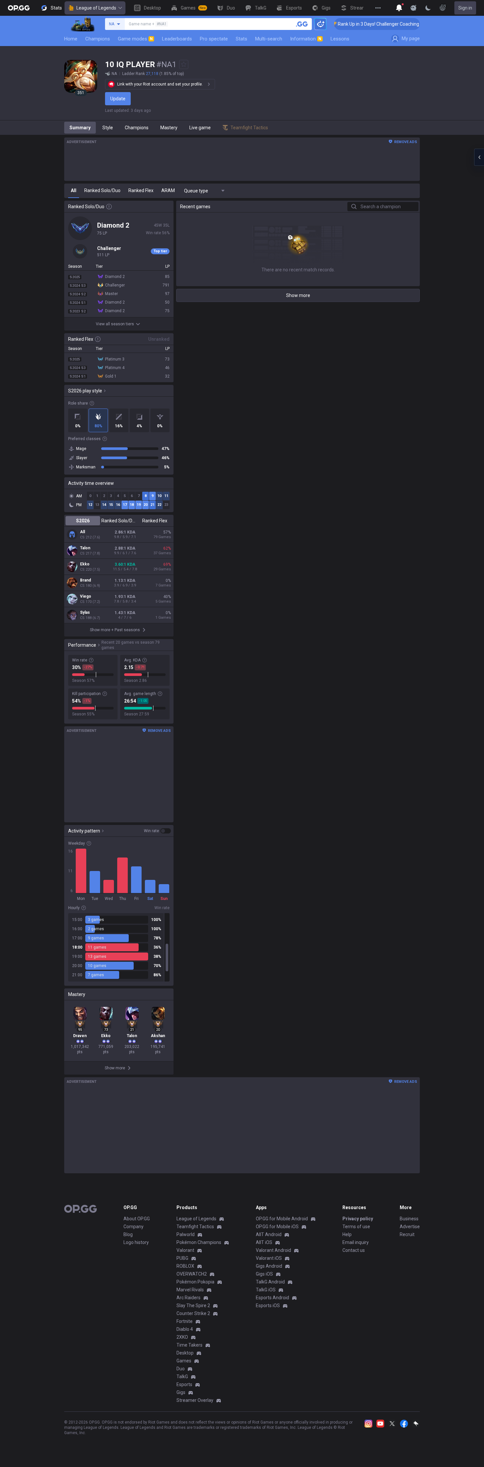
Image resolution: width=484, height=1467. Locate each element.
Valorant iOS (269, 1258)
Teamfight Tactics (195, 1226)
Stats (241, 39)
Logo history (136, 1242)
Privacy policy (357, 1218)
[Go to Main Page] (19, 8)
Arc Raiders (188, 1297)
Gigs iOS (264, 1274)
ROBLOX (185, 1266)
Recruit (407, 1234)
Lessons (340, 39)
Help (347, 1234)
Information (305, 39)
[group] (119, 947)
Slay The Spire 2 (193, 1305)
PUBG (182, 1258)
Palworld (185, 1234)
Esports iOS (268, 1305)
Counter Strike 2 (193, 1313)
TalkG (182, 1376)
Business (409, 1218)
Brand (85, 580)
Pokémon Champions (198, 1242)
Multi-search (268, 39)
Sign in (465, 8)
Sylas (85, 612)
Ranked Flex (154, 520)
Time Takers (189, 1345)
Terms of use (356, 1226)
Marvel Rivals (190, 1289)
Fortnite (184, 1321)
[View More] (378, 7)
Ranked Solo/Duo (118, 520)
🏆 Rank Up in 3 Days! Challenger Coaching (359, 24)
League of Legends (96, 8)
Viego (85, 596)
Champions (97, 39)
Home (70, 39)
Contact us (353, 1250)
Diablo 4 (184, 1329)
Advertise (410, 1226)
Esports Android (272, 1297)
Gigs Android (269, 1266)
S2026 (83, 520)
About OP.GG (136, 1218)
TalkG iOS (266, 1289)
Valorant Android (273, 1250)
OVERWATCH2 (191, 1274)
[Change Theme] (428, 7)
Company (133, 1226)
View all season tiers (115, 324)
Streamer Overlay (194, 1400)
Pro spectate (214, 39)
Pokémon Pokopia (195, 1281)
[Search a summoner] (302, 24)
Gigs (180, 1392)
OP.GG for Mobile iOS (277, 1226)
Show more (298, 295)
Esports (184, 1384)
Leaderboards (177, 39)
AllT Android (269, 1234)
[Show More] (399, 7)
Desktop (185, 1352)
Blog (128, 1234)
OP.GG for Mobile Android (282, 1218)
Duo (180, 1368)
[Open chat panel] (479, 157)
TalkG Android (270, 1281)
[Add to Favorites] (183, 64)
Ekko (85, 564)
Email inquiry (355, 1242)
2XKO (182, 1337)
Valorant (185, 1250)
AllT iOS (264, 1242)
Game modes (135, 39)
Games (183, 1360)
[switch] (157, 830)
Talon (85, 548)
